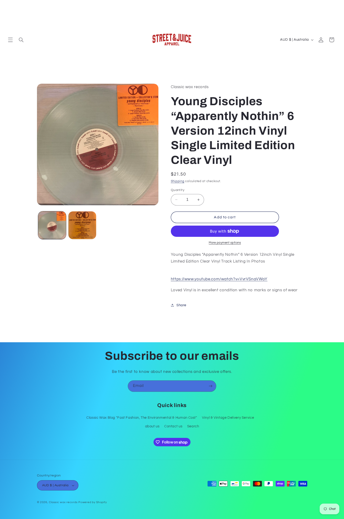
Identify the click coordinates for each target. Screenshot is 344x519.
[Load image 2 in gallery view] (82, 225)
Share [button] (181, 305)
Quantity (177, 190)
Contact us (173, 426)
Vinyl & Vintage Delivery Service (228, 417)
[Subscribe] (210, 386)
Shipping (177, 181)
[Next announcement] (334, 5)
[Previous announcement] (9, 5)
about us (152, 426)
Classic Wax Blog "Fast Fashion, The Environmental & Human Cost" (141, 417)
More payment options (225, 242)
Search (193, 426)
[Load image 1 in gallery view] (52, 225)
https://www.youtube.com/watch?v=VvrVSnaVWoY (219, 279)
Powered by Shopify (92, 502)
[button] (10, 39)
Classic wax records (63, 502)
